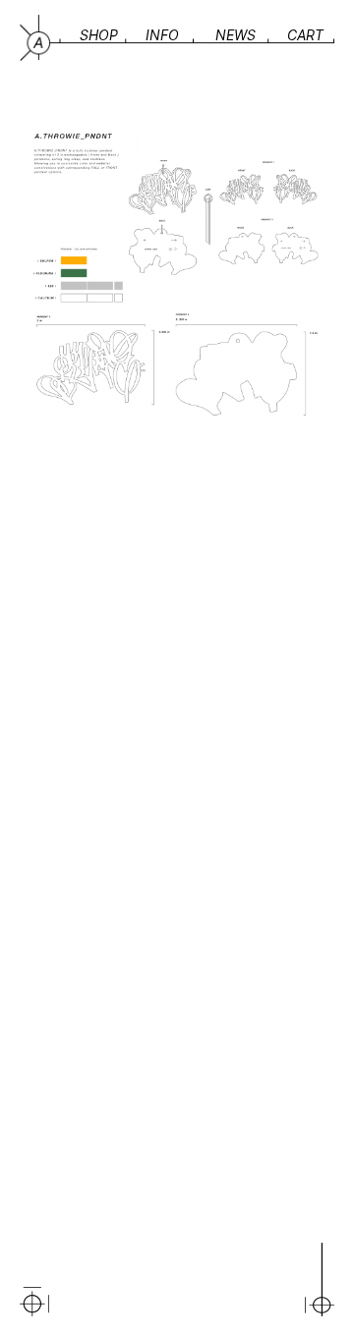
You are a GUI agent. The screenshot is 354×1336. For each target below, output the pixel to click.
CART (305, 35)
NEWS (235, 35)
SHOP (99, 35)
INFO (162, 35)
